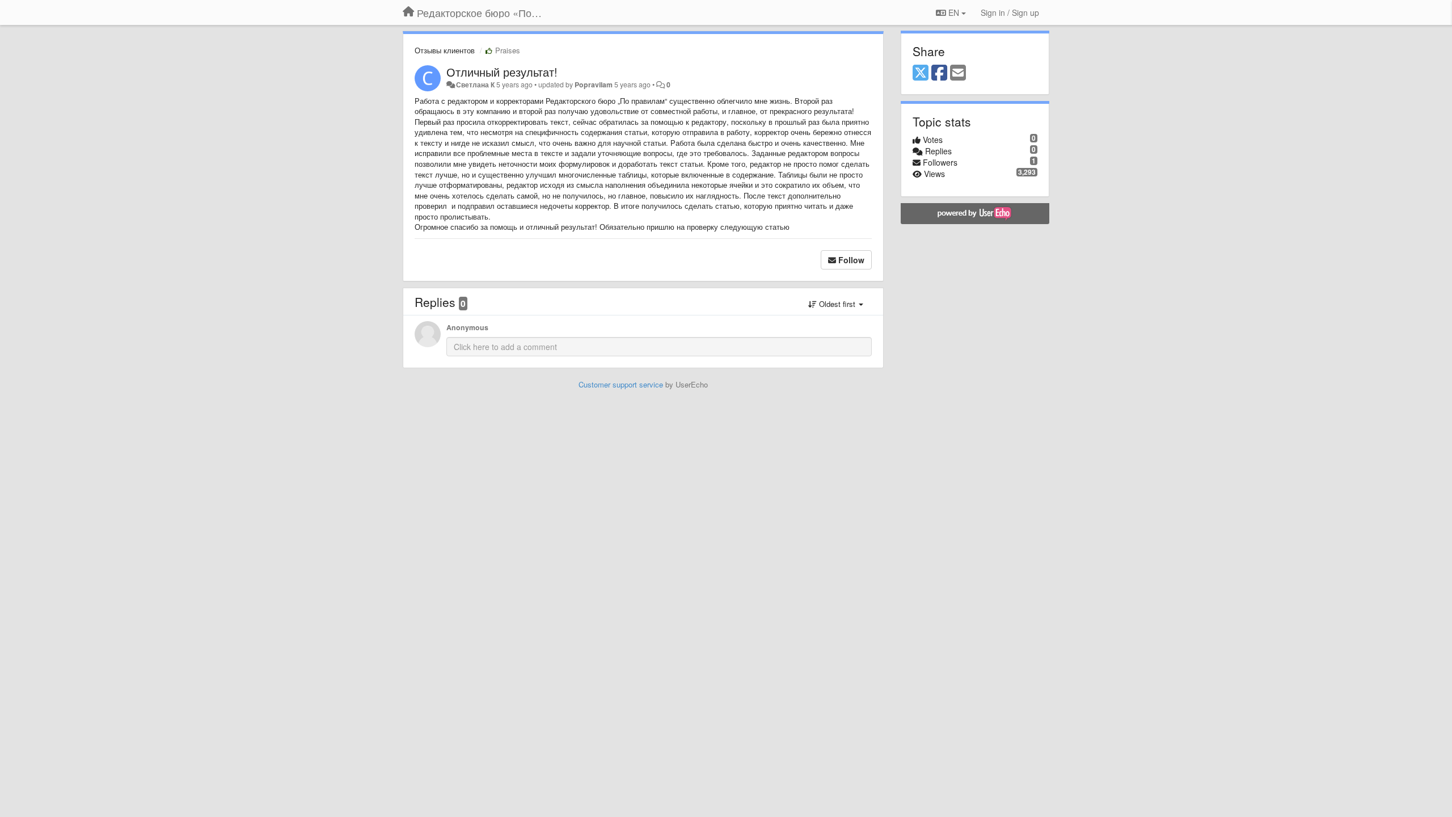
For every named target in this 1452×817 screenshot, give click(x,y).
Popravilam (594, 84)
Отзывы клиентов (445, 50)
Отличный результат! (502, 72)
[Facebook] (939, 73)
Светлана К (475, 84)
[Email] (958, 73)
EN (953, 12)
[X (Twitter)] (920, 73)
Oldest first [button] (837, 303)
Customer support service (621, 384)
